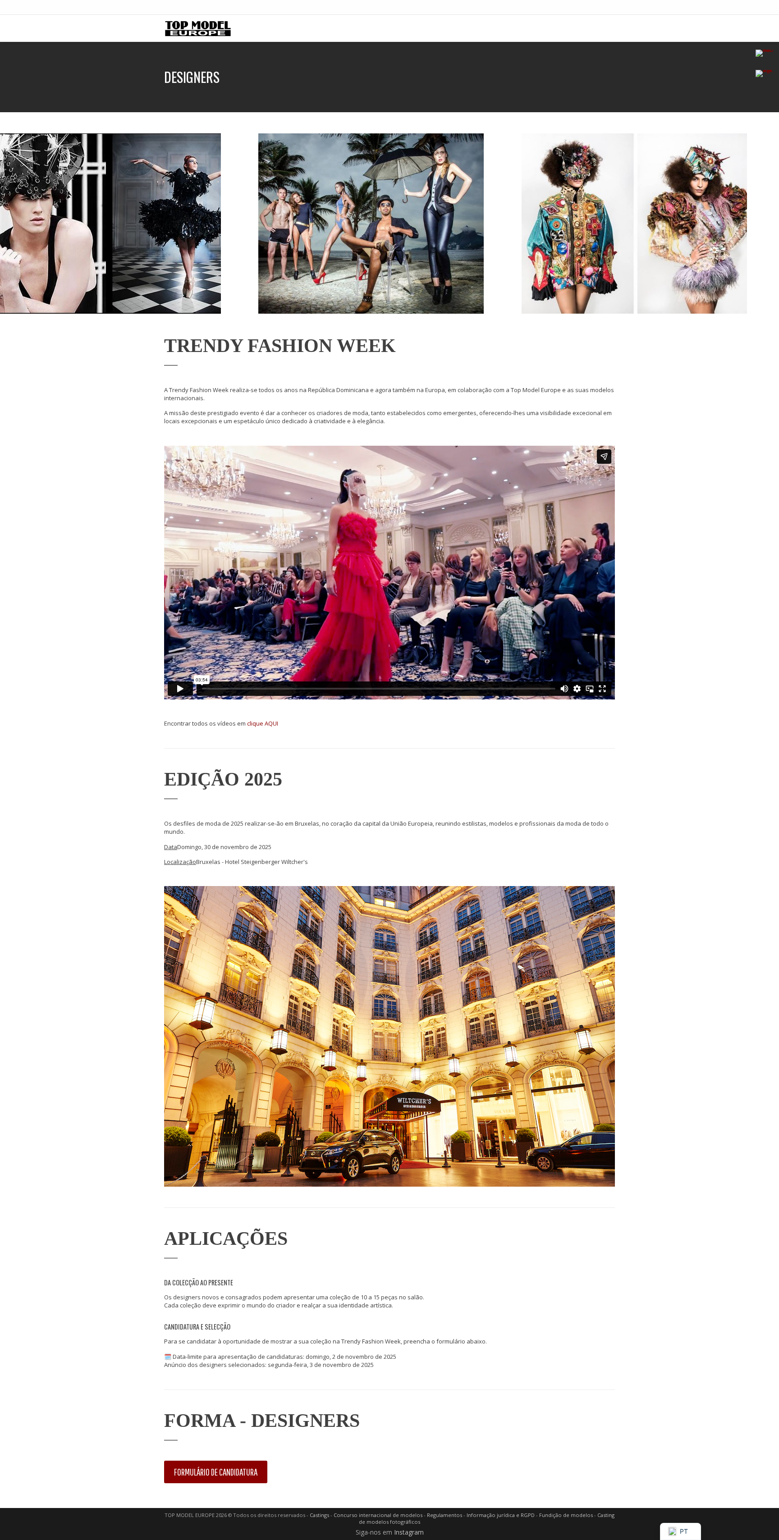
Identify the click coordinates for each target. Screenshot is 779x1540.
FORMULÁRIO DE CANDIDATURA (215, 1471)
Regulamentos (444, 1515)
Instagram (409, 1532)
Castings (319, 1515)
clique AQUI (262, 723)
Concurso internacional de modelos (378, 1515)
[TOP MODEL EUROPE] (198, 28)
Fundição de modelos (566, 1515)
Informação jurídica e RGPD (501, 1515)
